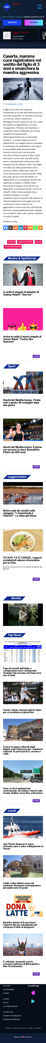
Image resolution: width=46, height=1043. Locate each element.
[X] (10, 228)
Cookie (30, 1028)
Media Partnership (12, 1019)
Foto (6, 1002)
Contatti (38, 1028)
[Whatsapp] (35, 228)
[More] (40, 228)
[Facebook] (5, 228)
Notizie (11, 17)
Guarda (34, 22)
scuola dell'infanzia (13, 247)
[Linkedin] (20, 228)
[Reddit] (15, 228)
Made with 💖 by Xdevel (23, 1037)
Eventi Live (8, 1012)
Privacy (7, 1028)
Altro (36, 356)
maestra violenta (25, 242)
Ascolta (12, 22)
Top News (18, 17)
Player (7, 986)
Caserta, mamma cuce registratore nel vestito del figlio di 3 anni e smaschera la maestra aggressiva (22, 65)
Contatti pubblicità (12, 1016)
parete (38, 242)
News (6, 993)
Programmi (9, 989)
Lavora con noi (10, 1006)
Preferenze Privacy (19, 1028)
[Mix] (30, 228)
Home (5, 17)
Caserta (11, 242)
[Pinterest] (25, 228)
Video (6, 999)
